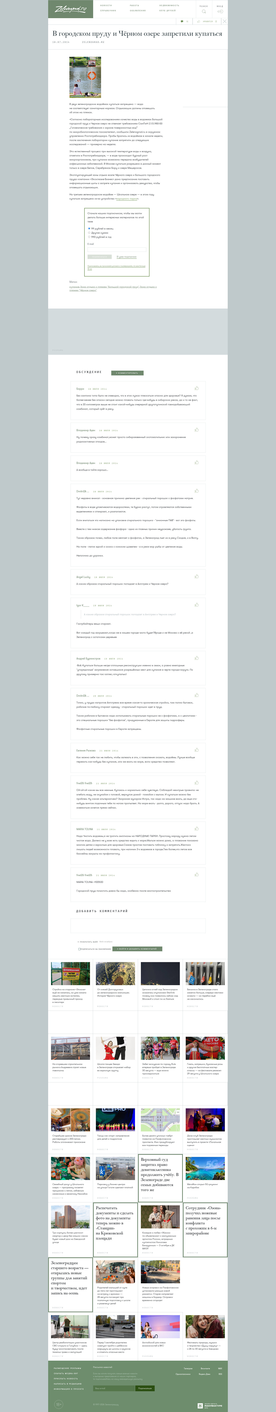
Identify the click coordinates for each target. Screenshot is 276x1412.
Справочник (108, 11)
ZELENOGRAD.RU (93, 42)
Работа (134, 5)
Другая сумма (99, 232)
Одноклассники (183, 1374)
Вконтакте (205, 1368)
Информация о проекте (69, 1389)
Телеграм (188, 1368)
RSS (220, 1374)
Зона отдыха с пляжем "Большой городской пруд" (109, 287)
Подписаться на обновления (96, 949)
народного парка (126, 198)
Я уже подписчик (127, 256)
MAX (220, 1368)
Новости (106, 5)
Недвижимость (169, 5)
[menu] (138, 8)
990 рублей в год (101, 237)
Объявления (138, 11)
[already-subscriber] (127, 257)
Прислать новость (66, 1379)
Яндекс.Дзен (204, 1374)
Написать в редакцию (68, 1384)
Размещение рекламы (67, 1368)
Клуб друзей (168, 11)
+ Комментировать (127, 373)
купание (74, 287)
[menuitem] (108, 5)
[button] (100, 257)
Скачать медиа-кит (66, 1373)
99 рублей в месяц (102, 228)
